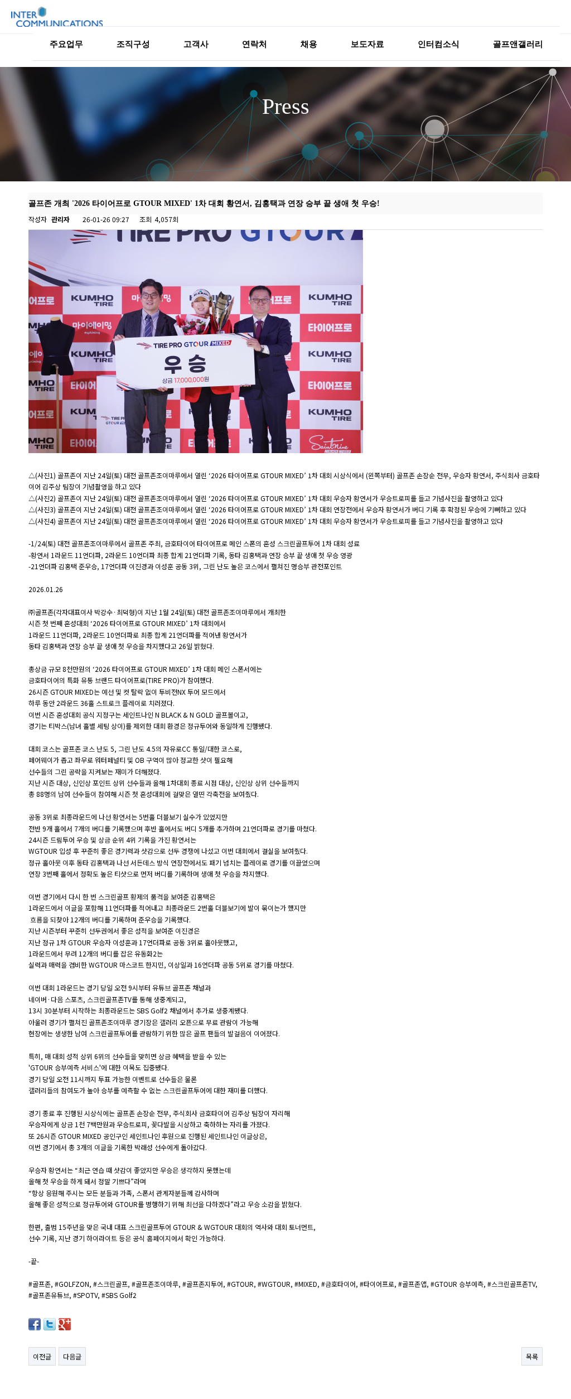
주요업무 (66, 43)
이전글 (42, 1356)
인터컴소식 (438, 43)
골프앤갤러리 (518, 43)
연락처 (254, 43)
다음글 (72, 1356)
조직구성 (133, 43)
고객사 (196, 43)
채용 (309, 43)
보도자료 (367, 43)
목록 (532, 1356)
